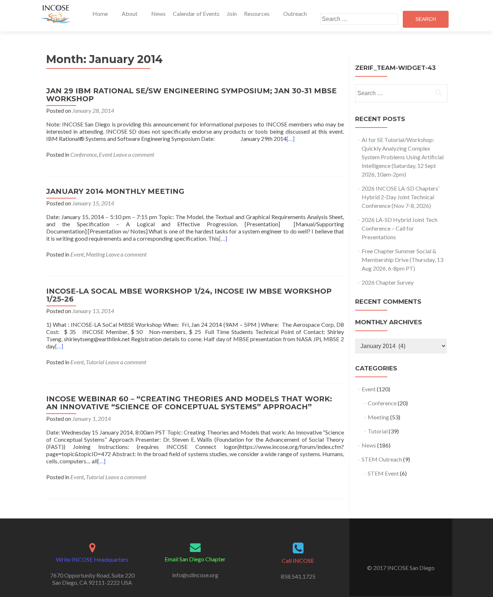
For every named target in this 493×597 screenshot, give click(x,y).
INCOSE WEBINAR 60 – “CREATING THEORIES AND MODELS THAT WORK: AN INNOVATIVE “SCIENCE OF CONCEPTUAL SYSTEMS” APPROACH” (189, 403)
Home (100, 13)
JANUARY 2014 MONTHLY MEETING (115, 191)
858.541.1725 (298, 576)
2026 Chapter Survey (388, 282)
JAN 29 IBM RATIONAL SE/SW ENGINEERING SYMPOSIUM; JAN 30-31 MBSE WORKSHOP (191, 94)
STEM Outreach (382, 459)
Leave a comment (133, 154)
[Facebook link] (395, 550)
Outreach (295, 13)
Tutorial (95, 361)
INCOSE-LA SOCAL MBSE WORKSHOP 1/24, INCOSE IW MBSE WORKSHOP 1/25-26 (189, 295)
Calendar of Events (196, 13)
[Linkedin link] (405, 550)
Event (105, 154)
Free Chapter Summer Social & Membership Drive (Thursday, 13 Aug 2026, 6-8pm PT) (402, 260)
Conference (83, 154)
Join (232, 13)
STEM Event (383, 473)
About (130, 13)
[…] (291, 138)
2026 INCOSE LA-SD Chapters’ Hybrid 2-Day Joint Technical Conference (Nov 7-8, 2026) (400, 197)
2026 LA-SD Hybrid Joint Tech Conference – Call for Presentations (399, 228)
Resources (257, 13)
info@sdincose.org (195, 574)
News (158, 13)
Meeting (95, 254)
